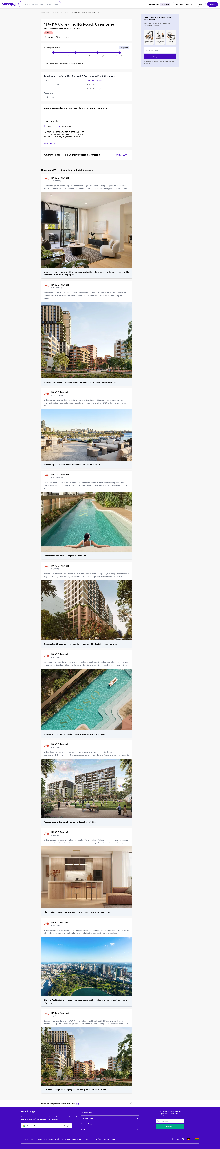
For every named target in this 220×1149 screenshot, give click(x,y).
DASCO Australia (51, 121)
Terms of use (96, 1139)
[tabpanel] (86, 132)
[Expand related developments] (130, 1103)
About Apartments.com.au (71, 1139)
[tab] (49, 115)
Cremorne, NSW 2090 (62, 12)
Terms (172, 61)
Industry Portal (109, 1139)
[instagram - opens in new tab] (183, 1139)
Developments (46, 12)
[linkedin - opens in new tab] (177, 1139)
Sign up (212, 4)
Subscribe (169, 1126)
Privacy (86, 1139)
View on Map (123, 155)
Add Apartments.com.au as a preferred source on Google (48, 1126)
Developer (49, 115)
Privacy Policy (148, 63)
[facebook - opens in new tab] (172, 1139)
